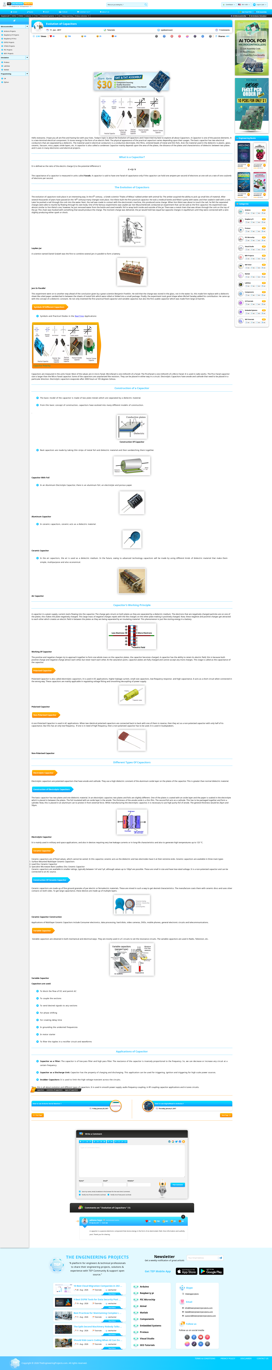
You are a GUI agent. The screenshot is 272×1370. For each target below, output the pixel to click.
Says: (96, 1220)
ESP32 (14, 16)
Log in (259, 5)
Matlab (6, 70)
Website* (131, 1181)
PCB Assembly (261, 12)
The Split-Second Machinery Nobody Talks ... (98, 1326)
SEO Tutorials (249, 319)
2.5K (38, 36)
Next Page (225, 1115)
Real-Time (79, 316)
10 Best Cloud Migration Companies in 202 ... (98, 1285)
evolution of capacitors (54, 1090)
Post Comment (178, 1185)
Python (6, 82)
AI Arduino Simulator (259, 16)
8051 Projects (8, 53)
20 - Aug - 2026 (82, 1290)
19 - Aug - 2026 (82, 1303)
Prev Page (39, 1115)
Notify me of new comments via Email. (94, 1195)
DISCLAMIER (245, 1358)
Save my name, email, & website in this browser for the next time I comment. (106, 1191)
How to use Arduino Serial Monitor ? (47, 1104)
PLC (36, 16)
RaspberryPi (5, 16)
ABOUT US (105, 12)
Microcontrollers (7, 27)
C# (5, 78)
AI (59, 16)
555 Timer (248, 265)
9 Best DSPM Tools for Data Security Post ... (97, 1299)
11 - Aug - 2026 (82, 1317)
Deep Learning (67, 16)
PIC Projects (8, 50)
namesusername (112, 1220)
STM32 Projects (9, 46)
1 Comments (224, 30)
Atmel (143, 1306)
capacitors (40, 1090)
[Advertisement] (132, 53)
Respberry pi (147, 1293)
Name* (81, 1181)
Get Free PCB (246, 12)
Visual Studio (249, 246)
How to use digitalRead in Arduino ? (169, 1104)
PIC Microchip (249, 237)
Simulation (5, 58)
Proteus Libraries (81, 16)
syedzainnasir (167, 30)
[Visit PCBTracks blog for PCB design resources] (252, 132)
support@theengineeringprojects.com (200, 1316)
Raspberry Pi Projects (11, 35)
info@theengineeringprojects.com (198, 1308)
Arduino (28, 16)
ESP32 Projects (9, 42)
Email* (105, 1181)
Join (263, 5)
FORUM (64, 12)
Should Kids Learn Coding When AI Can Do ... (98, 1340)
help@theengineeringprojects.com (199, 1312)
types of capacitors (71, 1090)
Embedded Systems (47, 16)
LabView (7, 66)
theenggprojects (192, 1294)
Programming (6, 74)
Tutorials (111, 30)
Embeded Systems (251, 310)
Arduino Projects (10, 31)
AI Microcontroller (239, 16)
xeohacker (112, 1290)
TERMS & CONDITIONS (205, 1358)
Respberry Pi (249, 219)
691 (227, 36)
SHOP (47, 12)
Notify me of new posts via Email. (120, 1195)
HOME (15, 12)
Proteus (6, 62)
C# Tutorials (249, 301)
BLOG (31, 12)
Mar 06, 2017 (95, 1223)
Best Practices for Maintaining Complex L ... (97, 1312)
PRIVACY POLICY (228, 1358)
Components (249, 292)
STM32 (20, 16)
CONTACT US (262, 1358)
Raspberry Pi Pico (10, 39)
